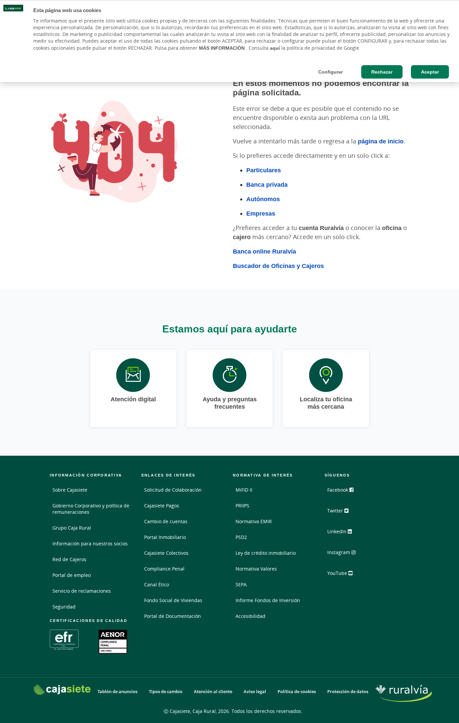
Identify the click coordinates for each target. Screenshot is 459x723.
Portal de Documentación (172, 616)
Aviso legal (255, 691)
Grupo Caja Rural (71, 528)
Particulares (263, 170)
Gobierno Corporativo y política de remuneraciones (90, 508)
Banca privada (267, 184)
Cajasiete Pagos (161, 505)
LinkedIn (337, 531)
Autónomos (263, 199)
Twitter (335, 510)
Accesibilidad (250, 616)
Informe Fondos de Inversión (268, 600)
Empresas (260, 213)
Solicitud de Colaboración (173, 490)
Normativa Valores (256, 569)
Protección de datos (347, 691)
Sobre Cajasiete (69, 490)
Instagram (339, 552)
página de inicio (381, 141)
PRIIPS (242, 505)
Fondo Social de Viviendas (173, 600)
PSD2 (241, 537)
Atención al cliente (213, 691)
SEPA (241, 584)
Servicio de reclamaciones (81, 591)
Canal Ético (156, 584)
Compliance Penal (164, 569)
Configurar (330, 72)
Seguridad (64, 606)
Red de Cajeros (69, 559)
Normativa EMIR (254, 521)
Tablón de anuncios (117, 691)
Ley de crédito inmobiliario (266, 553)
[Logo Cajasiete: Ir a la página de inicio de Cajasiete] (62, 689)
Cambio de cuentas (165, 521)
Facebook (338, 490)
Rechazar (381, 72)
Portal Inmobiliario (165, 537)
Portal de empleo (71, 575)
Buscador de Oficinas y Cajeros (278, 266)
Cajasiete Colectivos (166, 553)
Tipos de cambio (165, 691)
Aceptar (430, 72)
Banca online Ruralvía (264, 251)
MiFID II (244, 490)
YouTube (337, 573)
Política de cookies (297, 691)
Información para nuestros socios (90, 543)
